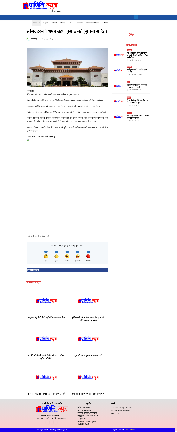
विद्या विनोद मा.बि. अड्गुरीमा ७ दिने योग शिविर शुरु (137, 101)
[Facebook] (47, 422)
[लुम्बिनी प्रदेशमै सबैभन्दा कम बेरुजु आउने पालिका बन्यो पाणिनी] (88, 301)
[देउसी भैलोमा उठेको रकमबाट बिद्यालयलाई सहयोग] (119, 86)
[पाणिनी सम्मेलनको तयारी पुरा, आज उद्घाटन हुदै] (46, 377)
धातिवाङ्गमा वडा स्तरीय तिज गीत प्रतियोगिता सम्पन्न (138, 117)
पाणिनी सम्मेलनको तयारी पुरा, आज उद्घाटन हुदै (46, 394)
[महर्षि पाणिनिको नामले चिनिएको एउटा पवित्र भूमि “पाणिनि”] (46, 339)
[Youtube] (56, 422)
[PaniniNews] (40, 5)
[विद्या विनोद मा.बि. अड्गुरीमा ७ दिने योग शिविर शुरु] (119, 101)
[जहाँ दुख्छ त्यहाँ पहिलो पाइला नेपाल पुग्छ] (119, 70)
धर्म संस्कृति (129, 50)
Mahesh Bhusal (131, 430)
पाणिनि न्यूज (34, 39)
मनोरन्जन (129, 113)
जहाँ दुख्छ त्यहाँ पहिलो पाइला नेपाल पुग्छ (137, 70)
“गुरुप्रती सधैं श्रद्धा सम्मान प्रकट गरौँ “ (88, 356)
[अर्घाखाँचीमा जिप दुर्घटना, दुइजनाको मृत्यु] (88, 377)
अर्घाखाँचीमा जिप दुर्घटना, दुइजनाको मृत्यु (88, 394)
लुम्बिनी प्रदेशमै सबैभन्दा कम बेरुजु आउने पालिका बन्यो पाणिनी (88, 319)
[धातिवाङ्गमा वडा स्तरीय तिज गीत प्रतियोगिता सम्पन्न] (119, 117)
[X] (51, 422)
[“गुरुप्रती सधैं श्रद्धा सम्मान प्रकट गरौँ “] (88, 339)
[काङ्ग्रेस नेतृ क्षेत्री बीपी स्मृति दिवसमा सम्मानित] (46, 301)
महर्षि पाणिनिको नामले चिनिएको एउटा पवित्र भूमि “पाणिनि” (46, 357)
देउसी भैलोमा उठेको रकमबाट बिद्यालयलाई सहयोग (137, 86)
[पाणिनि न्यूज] (29, 39)
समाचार (128, 97)
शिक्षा (128, 82)
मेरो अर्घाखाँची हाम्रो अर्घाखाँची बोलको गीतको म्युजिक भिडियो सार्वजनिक (137, 55)
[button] (136, 17)
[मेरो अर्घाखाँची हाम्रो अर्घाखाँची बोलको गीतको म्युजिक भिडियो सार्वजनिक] (119, 55)
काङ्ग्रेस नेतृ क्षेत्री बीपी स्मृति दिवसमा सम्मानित (46, 317)
